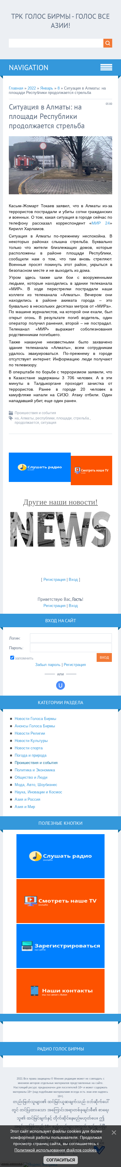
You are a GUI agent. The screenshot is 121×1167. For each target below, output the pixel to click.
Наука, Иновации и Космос (38, 792)
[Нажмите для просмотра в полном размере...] (60, 199)
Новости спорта (29, 748)
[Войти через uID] (60, 685)
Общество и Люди (31, 777)
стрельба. (81, 418)
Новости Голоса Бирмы (35, 718)
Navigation (28, 67)
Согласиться (60, 1160)
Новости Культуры (31, 740)
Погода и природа (30, 755)
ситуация (48, 423)
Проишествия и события (35, 413)
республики (45, 418)
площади (64, 418)
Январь (46, 88)
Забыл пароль (47, 664)
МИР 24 (101, 223)
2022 (32, 88)
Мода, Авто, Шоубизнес (36, 785)
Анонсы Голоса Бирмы (35, 726)
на (17, 418)
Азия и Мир (25, 807)
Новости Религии (30, 733)
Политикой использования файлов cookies (55, 1150)
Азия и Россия (27, 799)
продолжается (27, 423)
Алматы (27, 418)
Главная (16, 88)
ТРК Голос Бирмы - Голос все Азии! (60, 21)
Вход (73, 579)
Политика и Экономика (35, 770)
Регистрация (54, 579)
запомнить (24, 658)
